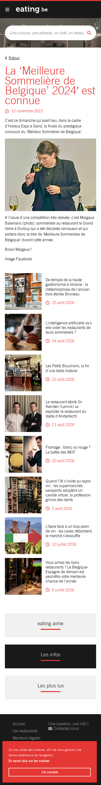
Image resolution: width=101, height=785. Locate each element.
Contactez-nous (66, 728)
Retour (14, 58)
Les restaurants (25, 731)
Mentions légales (26, 738)
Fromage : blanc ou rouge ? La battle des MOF (68, 449)
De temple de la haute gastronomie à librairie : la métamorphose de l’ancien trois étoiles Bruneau (67, 287)
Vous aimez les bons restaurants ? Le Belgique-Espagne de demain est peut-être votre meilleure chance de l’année (67, 572)
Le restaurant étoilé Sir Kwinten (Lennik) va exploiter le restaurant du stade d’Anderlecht (66, 409)
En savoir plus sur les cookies (29, 761)
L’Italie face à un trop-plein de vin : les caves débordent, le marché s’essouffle (69, 531)
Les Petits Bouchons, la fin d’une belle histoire (67, 368)
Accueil (19, 724)
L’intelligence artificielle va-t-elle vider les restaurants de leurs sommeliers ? (69, 328)
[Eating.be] (32, 9)
